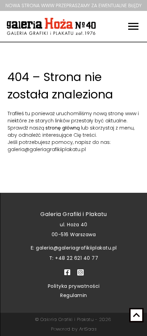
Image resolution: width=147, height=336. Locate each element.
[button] (126, 26)
